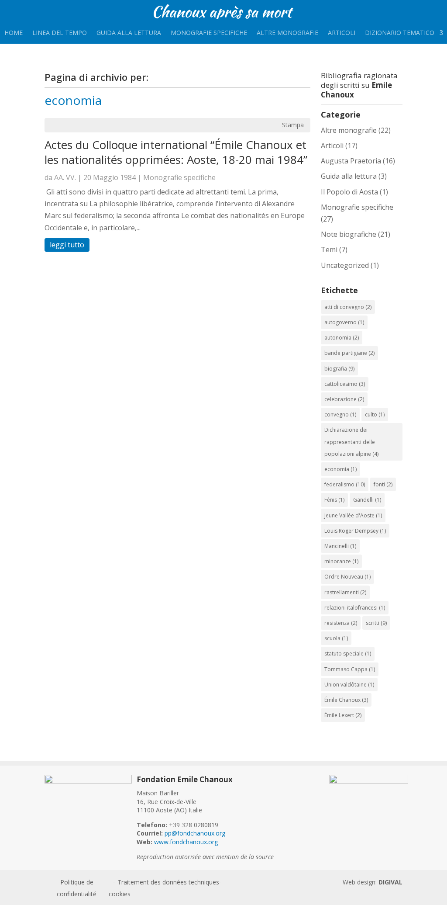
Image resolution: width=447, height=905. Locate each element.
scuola (336, 638)
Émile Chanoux (346, 700)
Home (13, 33)
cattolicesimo (344, 384)
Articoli (341, 33)
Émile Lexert (342, 715)
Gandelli (367, 499)
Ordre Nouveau (347, 576)
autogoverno (344, 322)
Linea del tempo (59, 33)
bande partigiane (349, 353)
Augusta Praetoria (351, 161)
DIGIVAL (390, 882)
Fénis (334, 499)
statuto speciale (347, 653)
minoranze (341, 561)
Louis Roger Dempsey (355, 530)
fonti (383, 484)
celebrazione (344, 399)
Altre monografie (287, 33)
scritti (376, 623)
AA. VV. (65, 177)
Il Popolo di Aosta (349, 192)
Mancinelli (340, 546)
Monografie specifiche (209, 33)
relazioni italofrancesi (354, 607)
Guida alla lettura (128, 33)
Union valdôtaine (349, 684)
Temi (329, 249)
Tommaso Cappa (349, 669)
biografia (339, 368)
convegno (340, 414)
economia (340, 469)
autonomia (341, 337)
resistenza (340, 623)
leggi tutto (67, 245)
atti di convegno (347, 307)
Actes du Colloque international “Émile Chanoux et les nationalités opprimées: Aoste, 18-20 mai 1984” (176, 152)
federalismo (344, 484)
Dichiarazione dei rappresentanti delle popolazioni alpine (351, 441)
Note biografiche (348, 234)
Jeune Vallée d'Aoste (353, 515)
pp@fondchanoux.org (195, 833)
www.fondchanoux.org (186, 842)
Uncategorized (345, 265)
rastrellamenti (345, 592)
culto (375, 414)
